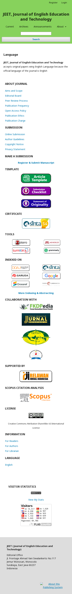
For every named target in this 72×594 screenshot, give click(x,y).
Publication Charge (15, 120)
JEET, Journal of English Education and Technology (36, 16)
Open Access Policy (15, 110)
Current (10, 26)
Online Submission (15, 134)
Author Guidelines (14, 139)
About (60, 26)
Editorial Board (13, 95)
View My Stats (36, 499)
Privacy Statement (15, 149)
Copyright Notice (14, 144)
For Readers (11, 441)
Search (36, 39)
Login (64, 2)
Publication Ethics (14, 115)
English (9, 464)
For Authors (11, 446)
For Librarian (12, 451)
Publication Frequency (17, 105)
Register (53, 2)
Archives (23, 26)
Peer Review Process (16, 100)
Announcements (43, 26)
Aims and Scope (13, 90)
